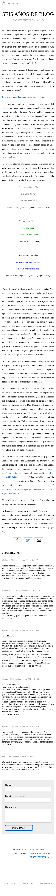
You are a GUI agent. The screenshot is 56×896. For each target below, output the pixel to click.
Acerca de (9, 884)
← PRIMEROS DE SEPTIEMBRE (18, 851)
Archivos (28, 884)
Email (39, 540)
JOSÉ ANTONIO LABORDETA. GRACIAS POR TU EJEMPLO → (40, 853)
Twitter (28, 540)
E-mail (15, 796)
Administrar (46, 884)
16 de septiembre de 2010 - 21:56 (28, 20)
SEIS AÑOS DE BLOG (28, 14)
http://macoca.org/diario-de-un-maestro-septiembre (23, 97)
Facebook (17, 540)
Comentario (10, 807)
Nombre (9, 785)
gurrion (13, 3)
